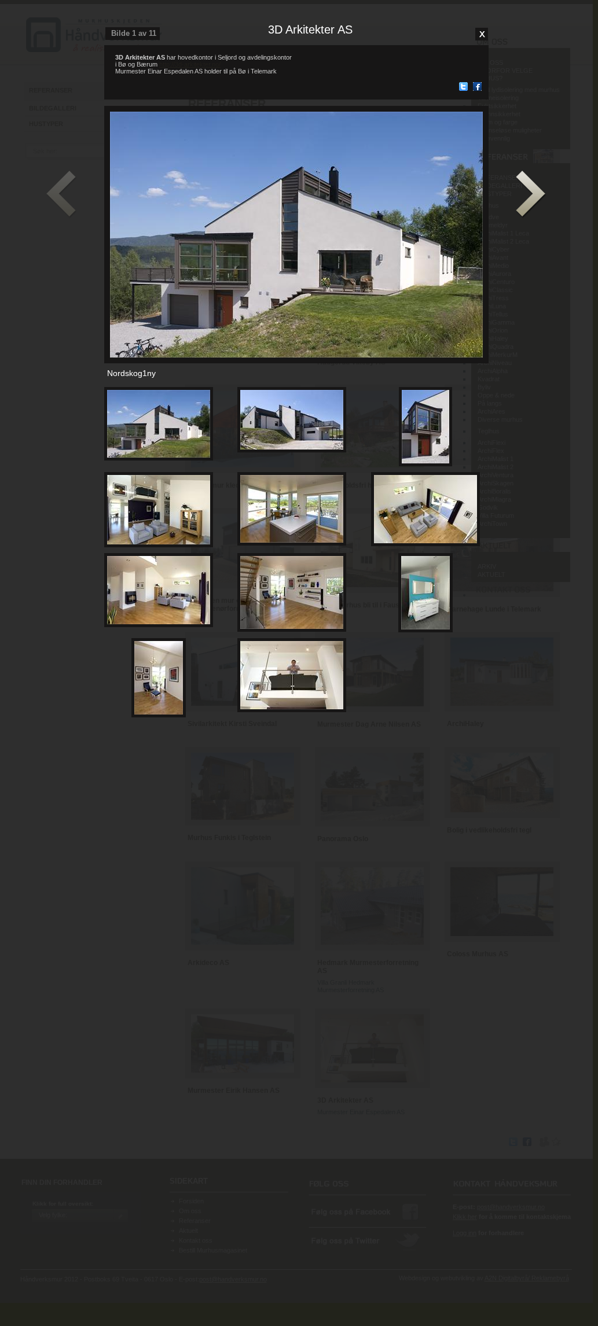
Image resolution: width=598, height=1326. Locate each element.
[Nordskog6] (158, 625)
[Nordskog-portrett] (291, 710)
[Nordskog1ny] (158, 458)
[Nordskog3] (158, 545)
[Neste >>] (531, 195)
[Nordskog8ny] (425, 464)
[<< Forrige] (61, 195)
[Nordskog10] (158, 715)
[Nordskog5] (425, 544)
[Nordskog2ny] (291, 450)
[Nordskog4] (291, 543)
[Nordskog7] (291, 629)
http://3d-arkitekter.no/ (190, 64)
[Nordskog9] (425, 630)
